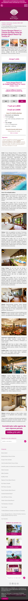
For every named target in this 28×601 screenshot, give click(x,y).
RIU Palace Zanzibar (6, 486)
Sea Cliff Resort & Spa (6, 497)
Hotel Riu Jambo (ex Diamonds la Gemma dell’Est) (13, 466)
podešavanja (19, 594)
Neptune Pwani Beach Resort (8, 480)
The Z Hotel (4, 507)
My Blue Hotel (4, 476)
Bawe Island (4, 453)
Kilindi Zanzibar (5, 470)
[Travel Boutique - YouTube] (18, 584)
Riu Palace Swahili (5, 483)
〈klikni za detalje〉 (14, 133)
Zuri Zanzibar (4, 518)
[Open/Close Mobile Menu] (26, 5)
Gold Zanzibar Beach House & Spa (9, 463)
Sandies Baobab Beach (6, 493)
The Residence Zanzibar (7, 503)
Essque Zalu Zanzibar (6, 459)
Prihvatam (5, 598)
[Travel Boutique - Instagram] (13, 584)
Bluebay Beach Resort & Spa (8, 456)
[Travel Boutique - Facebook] (10, 584)
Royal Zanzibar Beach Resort (8, 490)
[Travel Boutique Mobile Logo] (13, 5)
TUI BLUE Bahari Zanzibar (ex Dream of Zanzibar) (13, 510)
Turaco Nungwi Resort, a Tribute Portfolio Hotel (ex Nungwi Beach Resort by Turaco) (13, 514)
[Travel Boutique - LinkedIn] (15, 584)
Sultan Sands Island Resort (7, 500)
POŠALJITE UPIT (14, 432)
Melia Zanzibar (4, 473)
